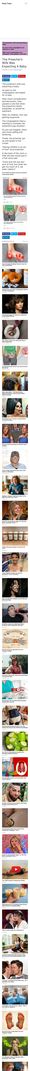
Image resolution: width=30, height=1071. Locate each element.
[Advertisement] (15, 23)
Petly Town (7, 3)
